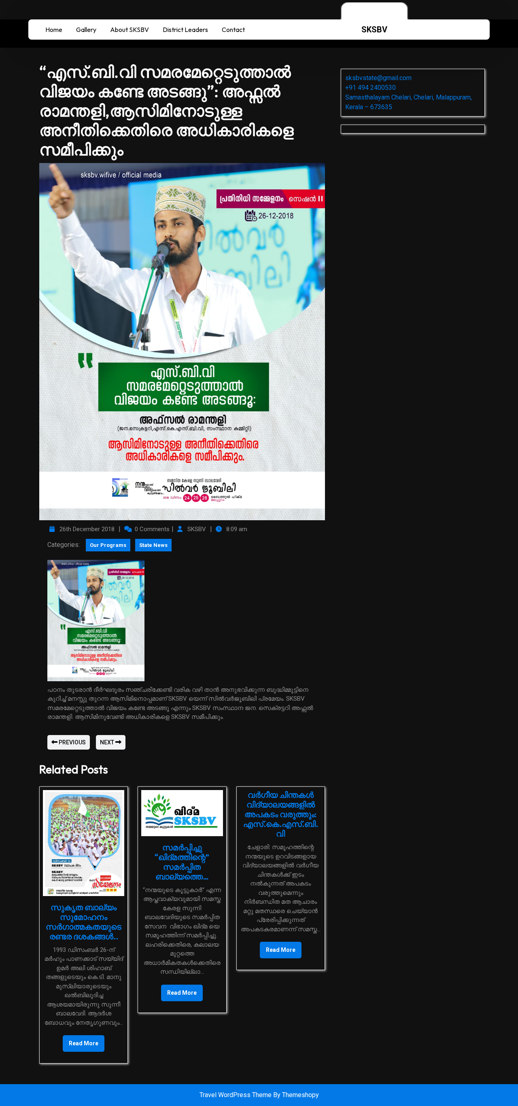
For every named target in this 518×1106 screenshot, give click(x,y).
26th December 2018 (86, 529)
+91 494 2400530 (370, 87)
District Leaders (185, 29)
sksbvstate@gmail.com (378, 78)
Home (53, 29)
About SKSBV (129, 29)
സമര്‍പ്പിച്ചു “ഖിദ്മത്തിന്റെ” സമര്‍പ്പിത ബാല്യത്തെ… (182, 861)
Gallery (86, 29)
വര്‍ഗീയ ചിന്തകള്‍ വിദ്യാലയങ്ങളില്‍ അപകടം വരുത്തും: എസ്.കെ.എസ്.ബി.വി (280, 814)
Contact (233, 29)
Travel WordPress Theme (236, 1095)
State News (153, 545)
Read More (80, 1041)
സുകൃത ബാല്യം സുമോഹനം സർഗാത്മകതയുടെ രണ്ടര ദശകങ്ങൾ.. (83, 921)
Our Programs (108, 545)
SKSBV (374, 29)
